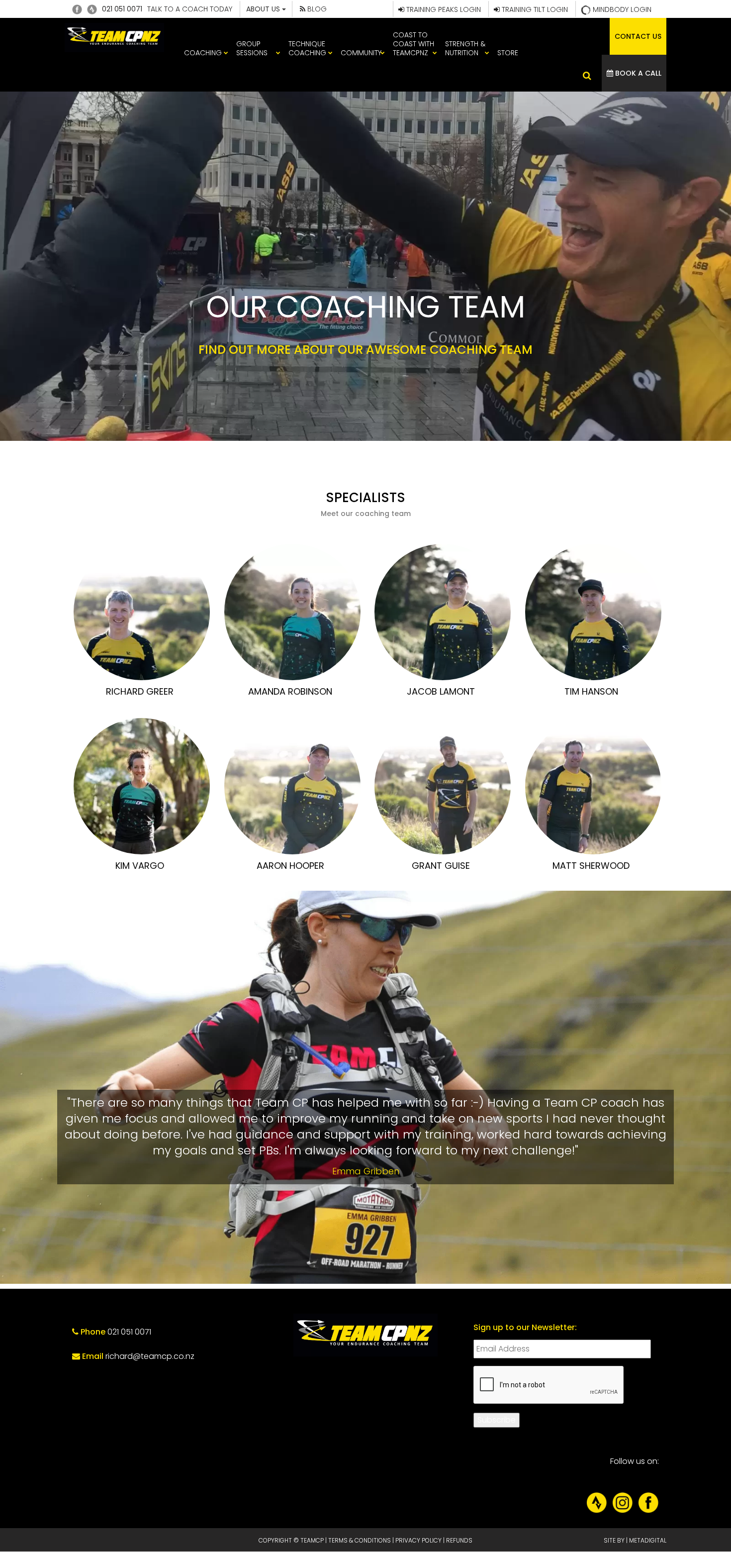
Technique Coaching (307, 48)
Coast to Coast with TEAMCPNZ (413, 44)
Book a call (637, 73)
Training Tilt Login (534, 9)
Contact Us (638, 36)
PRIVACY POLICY (418, 1540)
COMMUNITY (361, 53)
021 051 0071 (122, 9)
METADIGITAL (647, 1540)
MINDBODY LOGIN (621, 9)
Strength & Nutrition (465, 48)
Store (507, 53)
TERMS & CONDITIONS (359, 1540)
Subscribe (496, 1420)
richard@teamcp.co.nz (149, 1356)
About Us (264, 9)
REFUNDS (459, 1540)
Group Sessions (252, 48)
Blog (316, 9)
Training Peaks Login (442, 9)
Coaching (203, 53)
